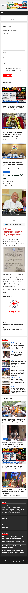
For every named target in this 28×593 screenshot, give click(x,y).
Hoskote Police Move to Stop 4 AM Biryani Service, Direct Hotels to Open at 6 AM (14, 107)
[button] (2, 13)
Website (5, 63)
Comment (6, 33)
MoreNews (13, 562)
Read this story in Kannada (13, 224)
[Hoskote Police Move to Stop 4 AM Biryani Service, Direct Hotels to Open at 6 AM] (14, 95)
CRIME (17, 101)
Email (5, 58)
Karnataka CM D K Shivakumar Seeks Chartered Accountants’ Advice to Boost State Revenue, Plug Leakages (6, 372)
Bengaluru (5, 101)
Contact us (4, 525)
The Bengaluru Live (9, 181)
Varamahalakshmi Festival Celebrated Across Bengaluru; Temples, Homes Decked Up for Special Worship (12, 134)
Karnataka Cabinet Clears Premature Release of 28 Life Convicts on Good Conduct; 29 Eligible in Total (6, 381)
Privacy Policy (5, 527)
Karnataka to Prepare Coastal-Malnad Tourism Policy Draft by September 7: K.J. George (13, 164)
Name (5, 52)
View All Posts (14, 317)
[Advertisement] (14, 578)
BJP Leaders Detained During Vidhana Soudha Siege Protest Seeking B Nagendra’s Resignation (6, 345)
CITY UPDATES (7, 172)
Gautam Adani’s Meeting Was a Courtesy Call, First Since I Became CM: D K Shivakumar (6, 354)
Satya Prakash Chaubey (10, 138)
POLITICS (12, 342)
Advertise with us (6, 522)
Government (18, 157)
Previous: (13, 323)
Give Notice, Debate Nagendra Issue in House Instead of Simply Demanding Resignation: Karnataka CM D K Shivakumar (6, 390)
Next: (12, 329)
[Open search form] (26, 13)
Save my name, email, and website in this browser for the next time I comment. (14, 70)
